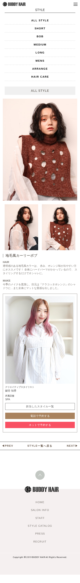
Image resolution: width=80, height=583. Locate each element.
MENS (40, 60)
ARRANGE (40, 68)
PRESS (40, 533)
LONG (40, 52)
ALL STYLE (40, 20)
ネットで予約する (40, 424)
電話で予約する (40, 415)
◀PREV (7, 445)
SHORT (40, 28)
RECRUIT (40, 541)
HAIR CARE (40, 76)
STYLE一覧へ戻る (39, 445)
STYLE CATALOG (40, 525)
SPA (7, 399)
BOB (40, 36)
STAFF (40, 518)
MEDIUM (40, 44)
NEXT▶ (72, 445)
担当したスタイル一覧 (40, 406)
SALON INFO (40, 510)
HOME (40, 502)
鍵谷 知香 (10, 390)
